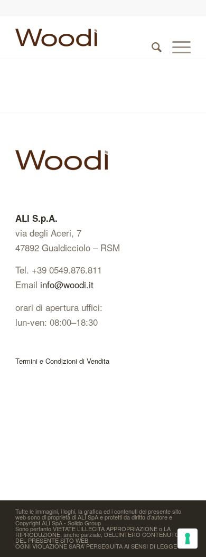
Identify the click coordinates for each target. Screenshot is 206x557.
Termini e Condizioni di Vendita (62, 361)
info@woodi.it (66, 284)
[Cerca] (151, 37)
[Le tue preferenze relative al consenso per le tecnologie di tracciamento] (187, 538)
